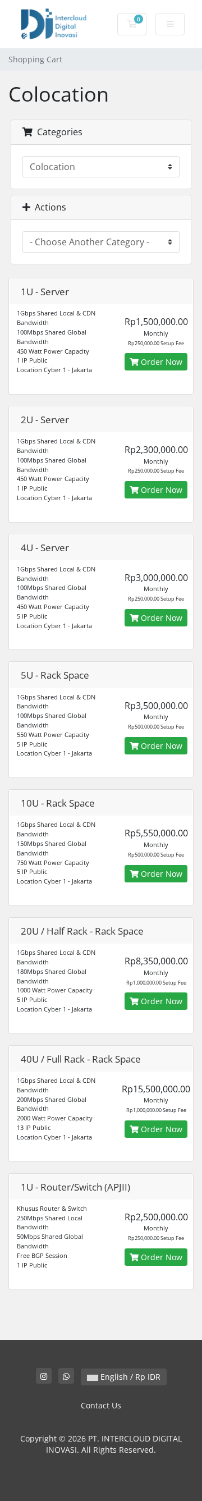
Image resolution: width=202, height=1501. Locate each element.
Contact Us (101, 1405)
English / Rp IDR (129, 1376)
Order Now (160, 361)
